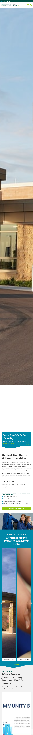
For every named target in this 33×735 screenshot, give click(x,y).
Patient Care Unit (24, 659)
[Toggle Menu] (28, 5)
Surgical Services (9, 659)
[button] (31, 1)
